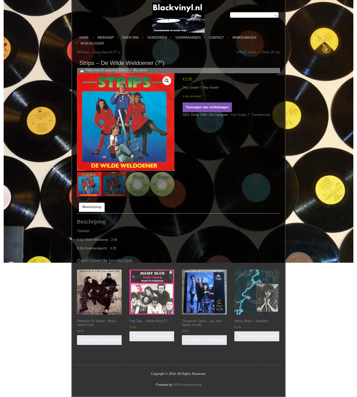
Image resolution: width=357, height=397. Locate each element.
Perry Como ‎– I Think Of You (259, 52)
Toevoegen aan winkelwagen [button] (100, 340)
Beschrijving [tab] (91, 207)
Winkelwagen (244, 37)
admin (143, 70)
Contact (216, 37)
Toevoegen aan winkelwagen (207, 107)
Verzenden (157, 37)
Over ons (130, 37)
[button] (166, 80)
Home (84, 37)
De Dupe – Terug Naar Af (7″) (97, 52)
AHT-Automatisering (187, 385)
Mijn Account (92, 43)
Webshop (105, 37)
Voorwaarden (188, 37)
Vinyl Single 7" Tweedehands (250, 115)
